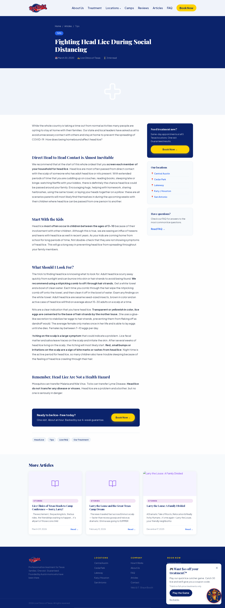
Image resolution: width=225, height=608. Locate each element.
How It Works (137, 563)
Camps (129, 8)
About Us (78, 8)
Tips (52, 439)
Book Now (186, 8)
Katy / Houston (101, 577)
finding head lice (57, 274)
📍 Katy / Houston (161, 191)
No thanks (174, 599)
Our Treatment (81, 439)
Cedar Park (99, 568)
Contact (135, 582)
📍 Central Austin (160, 173)
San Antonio (100, 582)
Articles (158, 8)
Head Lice (39, 439)
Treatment (95, 8)
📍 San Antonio (159, 196)
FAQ (169, 8)
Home (58, 26)
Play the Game (181, 592)
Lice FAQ (63, 439)
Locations (113, 8)
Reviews (143, 8)
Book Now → (123, 417)
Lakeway (98, 573)
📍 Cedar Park (158, 179)
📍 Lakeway (157, 185)
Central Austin (101, 563)
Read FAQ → (158, 228)
